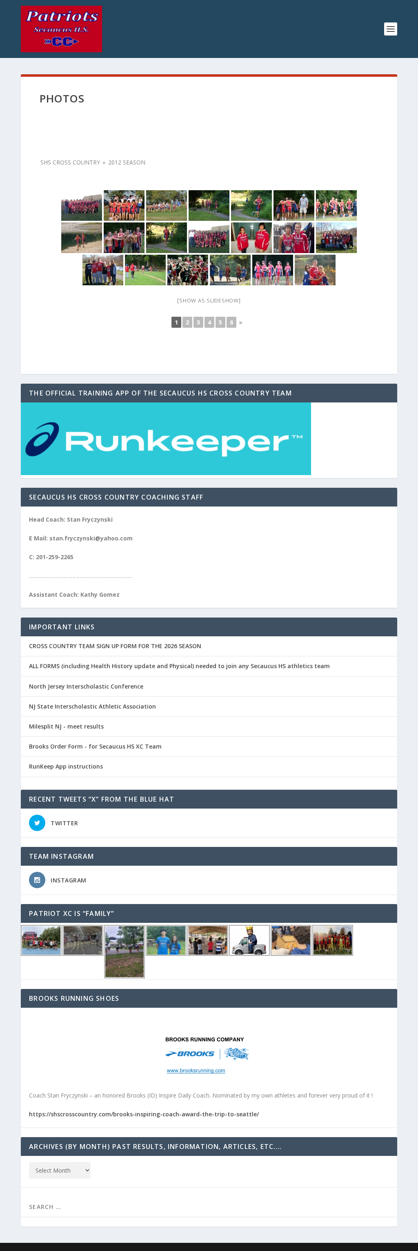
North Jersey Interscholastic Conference (86, 686)
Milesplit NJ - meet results (66, 726)
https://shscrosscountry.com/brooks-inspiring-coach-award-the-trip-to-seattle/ (144, 1114)
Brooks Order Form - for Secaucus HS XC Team (95, 746)
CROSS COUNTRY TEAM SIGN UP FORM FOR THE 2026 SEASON (115, 646)
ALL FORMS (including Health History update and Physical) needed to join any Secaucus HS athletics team (179, 666)
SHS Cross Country (70, 162)
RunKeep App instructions (66, 766)
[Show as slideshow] (208, 300)
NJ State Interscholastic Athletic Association (92, 706)
